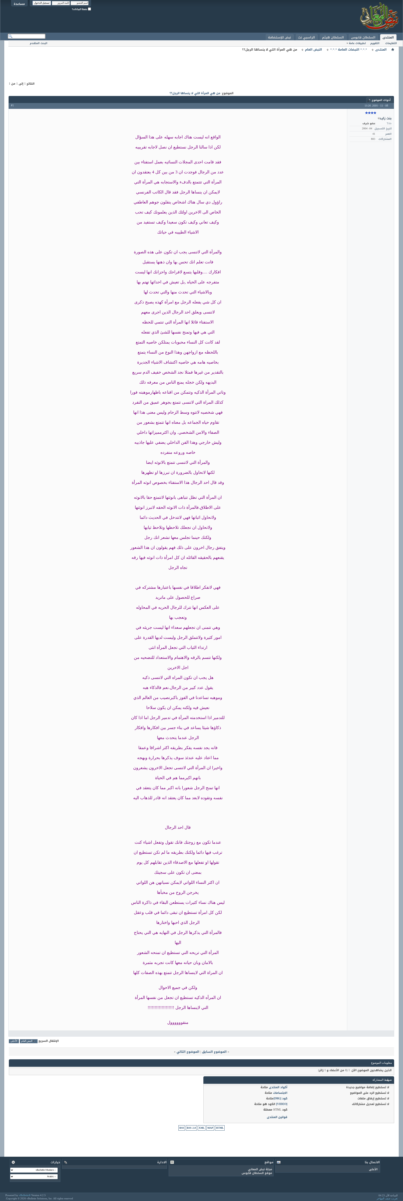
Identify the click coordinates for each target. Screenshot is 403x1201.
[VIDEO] (281, 1104)
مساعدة (19, 3)
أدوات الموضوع (381, 100)
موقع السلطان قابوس (257, 1173)
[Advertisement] (201, 62)
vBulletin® (25, 1195)
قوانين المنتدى (277, 1117)
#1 (12, 105)
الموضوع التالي (188, 1052)
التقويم (374, 43)
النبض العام (313, 49)
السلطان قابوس (363, 37)
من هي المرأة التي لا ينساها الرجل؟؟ (195, 93)
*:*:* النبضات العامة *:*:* (348, 49)
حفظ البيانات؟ (80, 9)
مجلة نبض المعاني (260, 1169)
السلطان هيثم (333, 37)
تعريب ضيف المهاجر (387, 1198)
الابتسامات (280, 1092)
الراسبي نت (306, 37)
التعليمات (391, 43)
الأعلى (13, 1041)
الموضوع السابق (214, 1052)
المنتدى (388, 37)
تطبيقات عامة (357, 43)
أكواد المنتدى (278, 1087)
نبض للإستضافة (279, 37)
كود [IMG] (280, 1098)
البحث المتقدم (38, 43)
